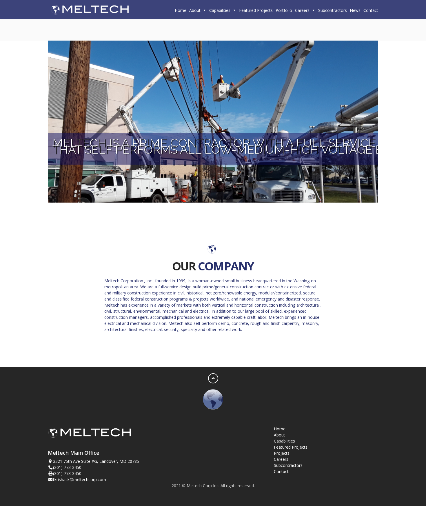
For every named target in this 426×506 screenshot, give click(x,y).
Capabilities (219, 10)
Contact (370, 10)
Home (180, 10)
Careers (302, 10)
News (355, 10)
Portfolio (284, 10)
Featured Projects (256, 10)
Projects (282, 453)
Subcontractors (332, 10)
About (195, 10)
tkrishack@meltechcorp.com (79, 479)
